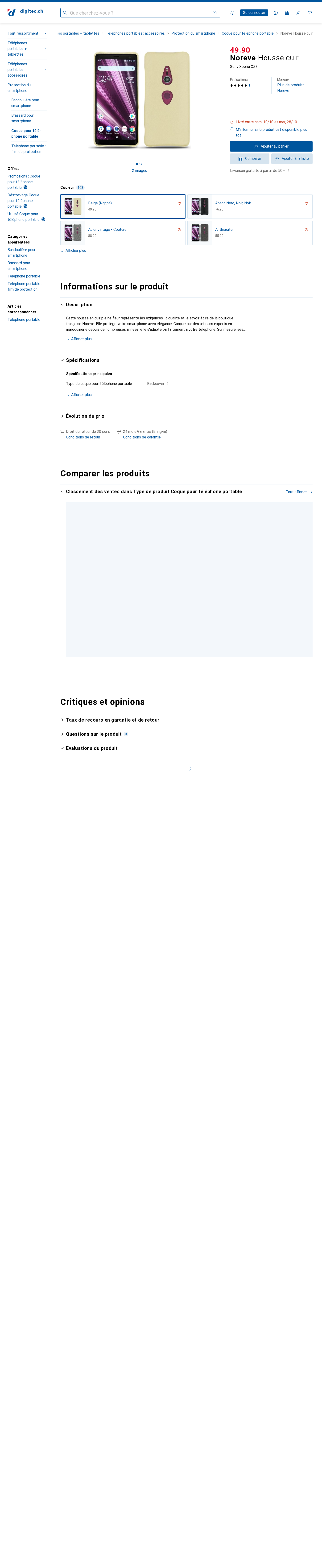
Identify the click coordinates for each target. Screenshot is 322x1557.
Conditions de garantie (142, 437)
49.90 (240, 50)
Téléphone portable (24, 276)
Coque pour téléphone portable (26, 133)
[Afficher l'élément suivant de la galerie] (219, 100)
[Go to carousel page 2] (184, 639)
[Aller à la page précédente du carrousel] (69, 566)
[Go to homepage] (25, 12)
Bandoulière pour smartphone (25, 103)
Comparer (253, 158)
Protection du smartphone (19, 88)
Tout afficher (296, 492)
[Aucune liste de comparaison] (287, 13)
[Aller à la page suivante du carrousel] (304, 566)
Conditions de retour (83, 437)
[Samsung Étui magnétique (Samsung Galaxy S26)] (168, 566)
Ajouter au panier (275, 146)
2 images (139, 170)
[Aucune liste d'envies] (298, 13)
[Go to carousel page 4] (191, 639)
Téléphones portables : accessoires (17, 70)
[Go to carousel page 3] (187, 639)
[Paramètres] (232, 13)
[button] (271, 122)
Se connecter (254, 12)
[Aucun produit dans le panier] (310, 13)
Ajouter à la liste (295, 158)
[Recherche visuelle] (214, 12)
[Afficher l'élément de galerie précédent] (59, 100)
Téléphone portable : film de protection (28, 149)
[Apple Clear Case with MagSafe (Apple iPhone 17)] (240, 566)
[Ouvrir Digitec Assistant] (276, 13)
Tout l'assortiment (23, 33)
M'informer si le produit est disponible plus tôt (271, 132)
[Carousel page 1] (137, 164)
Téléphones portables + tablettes (17, 49)
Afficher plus (76, 250)
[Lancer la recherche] (65, 12)
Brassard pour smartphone (22, 118)
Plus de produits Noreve (291, 85)
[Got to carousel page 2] (141, 164)
